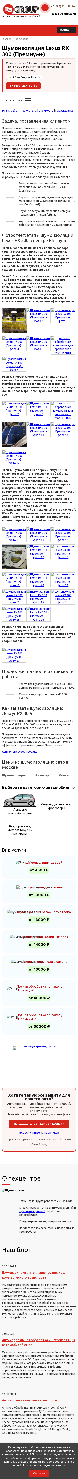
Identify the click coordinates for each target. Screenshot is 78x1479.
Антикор (42, 775)
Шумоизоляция (14, 775)
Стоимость (46, 110)
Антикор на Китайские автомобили (29, 1400)
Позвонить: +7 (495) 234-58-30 (39, 1124)
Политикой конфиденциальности (53, 1454)
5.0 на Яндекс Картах (25, 77)
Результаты (29, 110)
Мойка (63, 775)
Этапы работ (10, 110)
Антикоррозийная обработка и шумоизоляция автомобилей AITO (38, 1342)
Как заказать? (64, 110)
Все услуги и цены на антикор (39, 1132)
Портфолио (21, 38)
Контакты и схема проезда (19, 751)
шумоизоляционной (32, 1211)
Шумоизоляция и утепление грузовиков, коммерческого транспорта (33, 1275)
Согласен (39, 1473)
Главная (6, 38)
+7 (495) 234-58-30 (63, 6)
